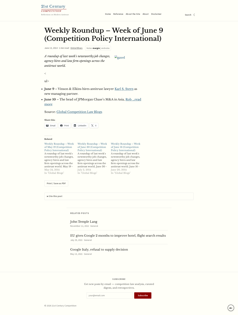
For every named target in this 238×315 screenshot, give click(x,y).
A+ (230, 307)
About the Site (133, 14)
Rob (128, 99)
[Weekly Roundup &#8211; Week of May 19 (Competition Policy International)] (61, 158)
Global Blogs (76, 47)
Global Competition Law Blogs (79, 112)
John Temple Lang (83, 221)
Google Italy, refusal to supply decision (99, 249)
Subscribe (143, 295)
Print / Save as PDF (56, 183)
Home (108, 14)
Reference (118, 14)
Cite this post (55, 196)
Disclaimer (156, 14)
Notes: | (98, 48)
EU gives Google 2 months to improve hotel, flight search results (118, 235)
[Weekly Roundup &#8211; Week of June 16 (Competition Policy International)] (127, 158)
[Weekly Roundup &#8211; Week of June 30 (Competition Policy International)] (94, 158)
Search (188, 14)
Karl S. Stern (124, 89)
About (146, 14)
